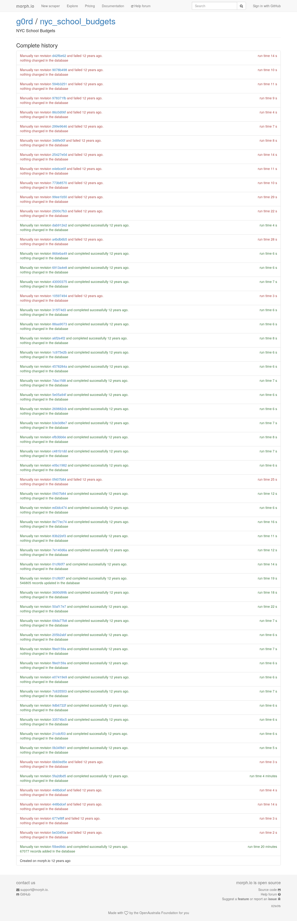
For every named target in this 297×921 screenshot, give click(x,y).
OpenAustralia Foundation (158, 912)
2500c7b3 (59, 211)
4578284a (59, 366)
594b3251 (59, 83)
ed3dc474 (59, 507)
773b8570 (59, 182)
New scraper (50, 5)
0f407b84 (59, 479)
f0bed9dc (59, 846)
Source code (267, 889)
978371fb (59, 98)
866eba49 (59, 253)
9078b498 (59, 69)
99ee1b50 (59, 196)
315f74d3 (59, 309)
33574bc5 (59, 719)
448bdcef (59, 790)
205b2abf (59, 634)
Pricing (90, 5)
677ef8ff (58, 818)
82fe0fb (276, 906)
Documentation (113, 5)
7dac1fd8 (59, 380)
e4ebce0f (59, 168)
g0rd (24, 21)
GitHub (25, 894)
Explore (72, 5)
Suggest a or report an (249, 898)
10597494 (59, 295)
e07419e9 (59, 677)
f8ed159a (59, 648)
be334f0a (59, 832)
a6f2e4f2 (58, 338)
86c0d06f (59, 112)
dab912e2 (59, 225)
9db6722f (59, 705)
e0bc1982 (59, 465)
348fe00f (58, 140)
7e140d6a (59, 550)
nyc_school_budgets (78, 21)
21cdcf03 (59, 733)
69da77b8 (59, 620)
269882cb (59, 408)
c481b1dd (59, 451)
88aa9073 (59, 324)
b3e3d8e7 (59, 422)
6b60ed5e (59, 761)
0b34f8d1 (59, 747)
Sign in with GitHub (267, 5)
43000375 (59, 281)
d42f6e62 (59, 55)
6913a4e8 (59, 267)
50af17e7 (59, 606)
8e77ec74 (59, 521)
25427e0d (59, 154)
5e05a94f (59, 394)
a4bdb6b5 (59, 239)
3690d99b (59, 592)
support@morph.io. (34, 889)
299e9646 (59, 126)
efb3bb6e (59, 437)
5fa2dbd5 (59, 776)
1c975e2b (59, 352)
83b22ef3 (59, 535)
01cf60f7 (58, 564)
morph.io (25, 6)
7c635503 (59, 691)
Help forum (142, 5)
